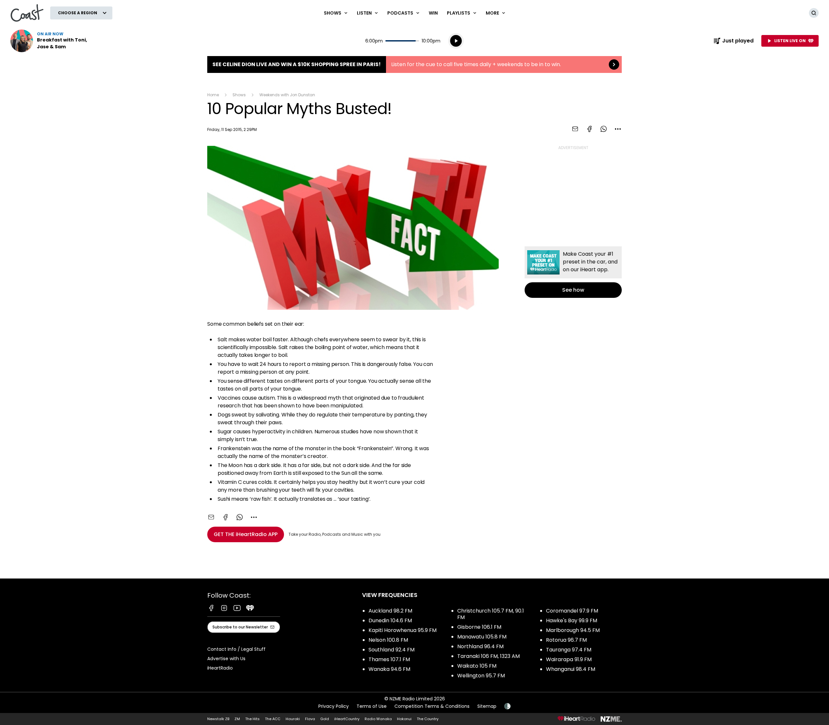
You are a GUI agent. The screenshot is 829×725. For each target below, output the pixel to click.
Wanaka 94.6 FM (389, 669)
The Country (427, 718)
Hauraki (293, 718)
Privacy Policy (333, 706)
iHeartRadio (220, 668)
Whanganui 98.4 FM (570, 669)
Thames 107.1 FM (389, 659)
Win (433, 13)
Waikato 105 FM (476, 666)
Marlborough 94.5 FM (573, 630)
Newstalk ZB (218, 718)
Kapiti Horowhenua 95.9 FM (403, 630)
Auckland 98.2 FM (390, 610)
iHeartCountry (346, 718)
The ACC (272, 718)
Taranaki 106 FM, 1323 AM (488, 656)
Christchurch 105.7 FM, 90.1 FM (490, 614)
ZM (237, 718)
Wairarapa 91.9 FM (569, 659)
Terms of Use (372, 706)
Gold (324, 718)
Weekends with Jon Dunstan (287, 95)
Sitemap (486, 706)
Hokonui (404, 718)
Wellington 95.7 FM (481, 675)
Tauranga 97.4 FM (568, 649)
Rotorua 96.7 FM (566, 640)
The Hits (252, 718)
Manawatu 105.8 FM (481, 636)
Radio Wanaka (378, 718)
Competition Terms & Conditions (432, 706)
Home (213, 95)
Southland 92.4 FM (391, 649)
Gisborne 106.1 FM (479, 627)
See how (573, 272)
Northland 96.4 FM (480, 646)
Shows (239, 95)
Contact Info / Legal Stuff (236, 649)
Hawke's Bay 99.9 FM (571, 620)
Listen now (51, 40)
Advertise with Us (226, 658)
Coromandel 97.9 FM (572, 610)
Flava (310, 718)
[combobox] (618, 129)
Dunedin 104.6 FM (390, 620)
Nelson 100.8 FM (388, 640)
